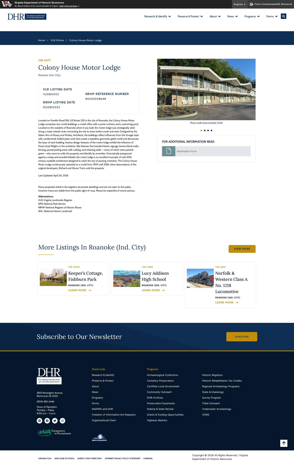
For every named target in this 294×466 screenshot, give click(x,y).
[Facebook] (47, 420)
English (240, 4)
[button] (157, 16)
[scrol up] (284, 443)
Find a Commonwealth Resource (273, 4)
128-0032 (74, 267)
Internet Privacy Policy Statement (122, 458)
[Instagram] (62, 420)
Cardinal (148, 458)
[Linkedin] (39, 420)
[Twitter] (55, 420)
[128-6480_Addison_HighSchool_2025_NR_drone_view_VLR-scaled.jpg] (126, 279)
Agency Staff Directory (89, 458)
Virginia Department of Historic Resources (39, 2)
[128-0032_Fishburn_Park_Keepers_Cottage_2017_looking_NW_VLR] (53, 277)
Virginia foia (44, 458)
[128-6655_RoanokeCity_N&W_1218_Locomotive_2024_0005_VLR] (200, 278)
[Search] (283, 16)
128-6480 (147, 267)
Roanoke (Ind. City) (49, 75)
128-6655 (220, 267)
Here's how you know (68, 6)
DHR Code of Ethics (64, 458)
